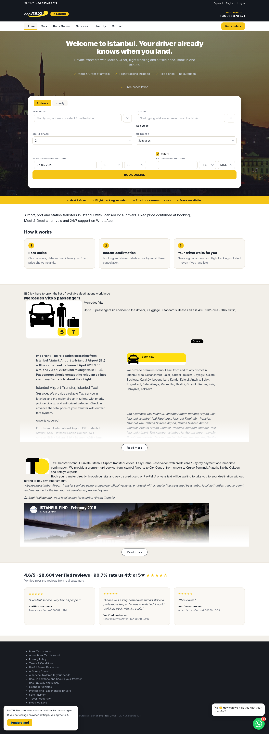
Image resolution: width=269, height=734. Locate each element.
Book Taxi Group (108, 715)
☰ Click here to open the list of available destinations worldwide (67, 293)
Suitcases (142, 134)
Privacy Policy (37, 659)
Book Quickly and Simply (44, 682)
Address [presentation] (42, 103)
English (230, 3)
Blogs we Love (38, 702)
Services (82, 26)
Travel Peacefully (40, 698)
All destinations (36, 726)
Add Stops (142, 125)
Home (31, 26)
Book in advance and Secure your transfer (55, 678)
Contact (117, 26)
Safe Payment (37, 694)
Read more (134, 447)
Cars (44, 26)
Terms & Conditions (41, 663)
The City (100, 26)
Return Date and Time (170, 158)
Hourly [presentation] (60, 103)
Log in (241, 3)
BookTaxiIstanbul (40, 497)
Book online (233, 26)
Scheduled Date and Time (49, 158)
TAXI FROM (38, 111)
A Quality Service (39, 671)
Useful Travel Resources (44, 667)
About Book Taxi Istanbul (44, 655)
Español (218, 3)
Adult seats (40, 134)
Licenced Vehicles (40, 686)
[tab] (42, 103)
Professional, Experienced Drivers (50, 690)
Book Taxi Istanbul (40, 651)
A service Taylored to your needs (49, 675)
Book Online (61, 26)
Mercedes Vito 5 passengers (52, 298)
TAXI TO (141, 111)
